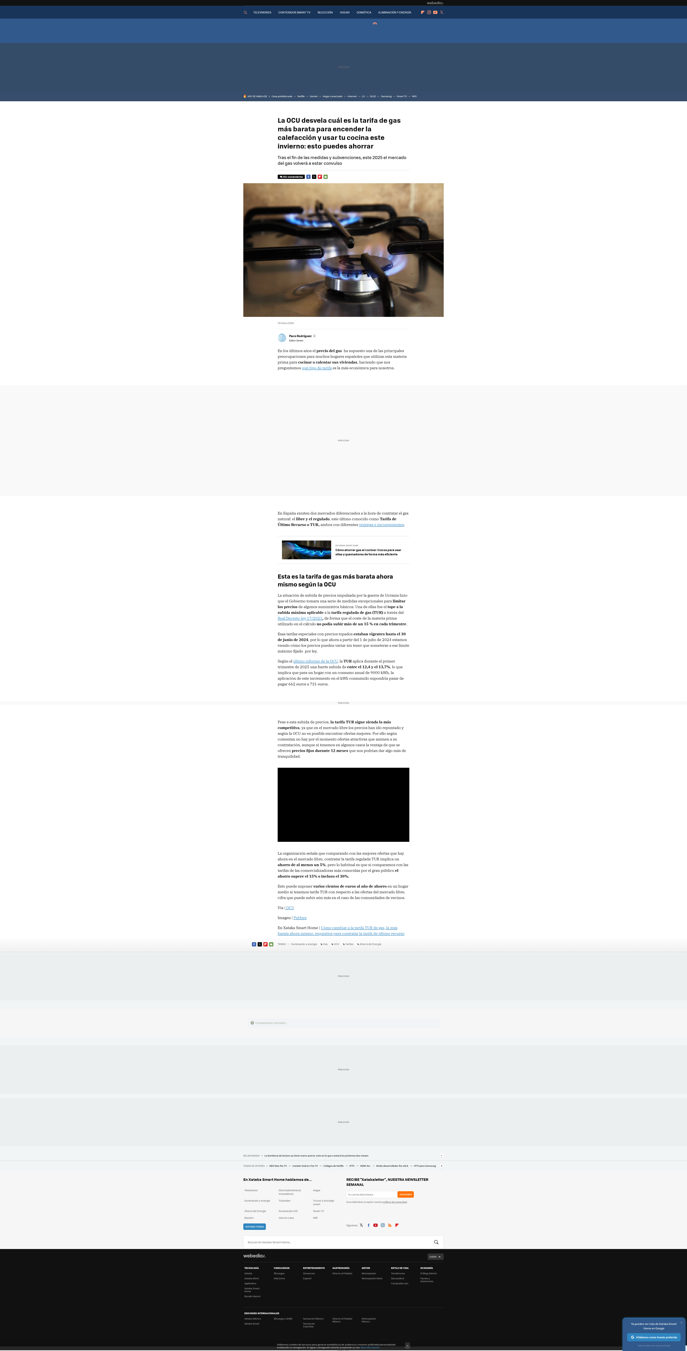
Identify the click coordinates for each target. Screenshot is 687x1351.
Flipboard (423, 12)
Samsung (386, 96)
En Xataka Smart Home (346, 545)
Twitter (441, 12)
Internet (352, 96)
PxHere (300, 917)
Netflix (301, 96)
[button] (302, 336)
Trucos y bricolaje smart (323, 1202)
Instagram (429, 12)
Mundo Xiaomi (252, 1296)
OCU (289, 907)
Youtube (435, 12)
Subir (433, 1256)
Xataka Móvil (251, 1278)
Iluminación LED (288, 1211)
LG (363, 96)
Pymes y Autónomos (426, 1280)
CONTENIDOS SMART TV (294, 12)
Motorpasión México (369, 1320)
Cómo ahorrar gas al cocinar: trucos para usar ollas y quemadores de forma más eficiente (368, 552)
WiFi (414, 96)
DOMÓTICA (364, 12)
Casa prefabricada (282, 96)
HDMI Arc (365, 1165)
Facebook (308, 177)
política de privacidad (395, 1202)
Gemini (314, 96)
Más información (370, 1347)
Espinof (307, 1278)
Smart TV (402, 96)
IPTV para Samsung (425, 1165)
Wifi (315, 1217)
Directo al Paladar (342, 1273)
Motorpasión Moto (372, 1278)
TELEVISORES (262, 12)
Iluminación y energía (304, 944)
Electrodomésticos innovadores (290, 1192)
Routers (249, 1217)
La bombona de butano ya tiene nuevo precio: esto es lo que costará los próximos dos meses (316, 1155)
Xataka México (252, 1318)
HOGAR (345, 12)
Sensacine (309, 1273)
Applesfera (250, 1283)
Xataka (248, 1273)
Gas (325, 944)
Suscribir (405, 1194)
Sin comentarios (293, 176)
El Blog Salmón (428, 1273)
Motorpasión (369, 1273)
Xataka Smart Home (252, 1290)
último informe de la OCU (315, 661)
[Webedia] (435, 3)
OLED (373, 96)
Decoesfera (397, 1278)
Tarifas (349, 944)
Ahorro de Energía (370, 944)
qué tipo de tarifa (317, 367)
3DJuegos (279, 1273)
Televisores (251, 1190)
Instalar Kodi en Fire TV (305, 1165)
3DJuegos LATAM (283, 1318)
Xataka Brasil (251, 1323)
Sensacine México (313, 1318)
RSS (390, 1225)
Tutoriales (285, 1200)
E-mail (325, 177)
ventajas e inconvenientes (381, 524)
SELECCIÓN (325, 12)
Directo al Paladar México (342, 1320)
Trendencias (398, 1273)
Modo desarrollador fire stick (392, 1165)
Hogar (316, 1190)
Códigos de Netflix (333, 1165)
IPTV (352, 1165)
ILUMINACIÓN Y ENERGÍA (394, 12)
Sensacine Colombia (309, 1325)
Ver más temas (254, 1226)
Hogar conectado (332, 96)
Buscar (436, 1242)
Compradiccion (399, 1283)
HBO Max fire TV (278, 1165)
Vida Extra (279, 1278)
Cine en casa (286, 1217)
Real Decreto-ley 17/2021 (300, 618)
